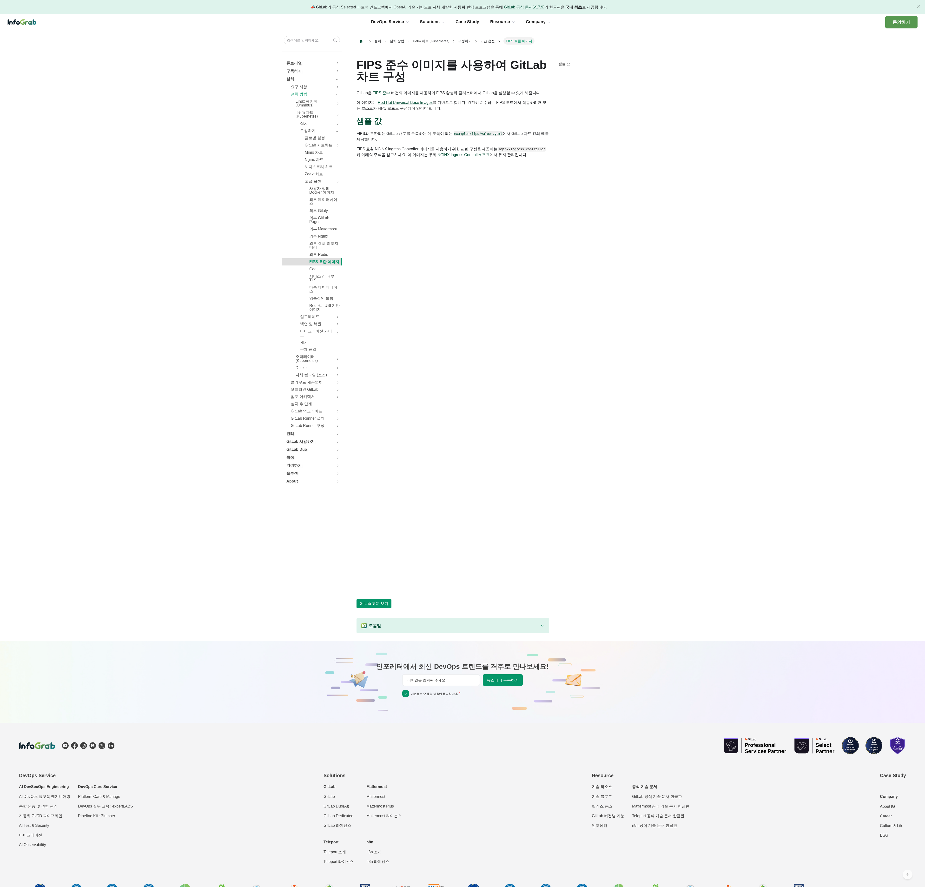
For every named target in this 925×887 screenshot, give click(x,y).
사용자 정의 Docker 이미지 (321, 190)
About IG (887, 806)
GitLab (329, 796)
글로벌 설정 (315, 138)
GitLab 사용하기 (300, 441)
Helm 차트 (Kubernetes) (307, 114)
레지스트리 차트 (319, 167)
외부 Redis (318, 254)
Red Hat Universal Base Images (405, 102)
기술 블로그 (602, 796)
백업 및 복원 (310, 324)
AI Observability (32, 845)
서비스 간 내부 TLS (321, 278)
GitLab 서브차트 (318, 145)
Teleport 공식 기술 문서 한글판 (658, 816)
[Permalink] (386, 121)
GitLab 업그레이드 (306, 411)
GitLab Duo (296, 449)
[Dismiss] (918, 6)
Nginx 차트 (314, 160)
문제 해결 (308, 349)
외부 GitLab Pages (319, 220)
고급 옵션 (313, 181)
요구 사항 (299, 87)
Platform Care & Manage (99, 796)
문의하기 (901, 22)
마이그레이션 (30, 835)
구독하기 (294, 71)
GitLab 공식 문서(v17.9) (524, 7)
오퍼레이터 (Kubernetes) (307, 359)
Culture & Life (891, 826)
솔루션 (292, 473)
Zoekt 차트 (314, 174)
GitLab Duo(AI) (336, 806)
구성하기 (308, 131)
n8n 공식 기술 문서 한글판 (654, 825)
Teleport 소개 (335, 852)
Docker (302, 368)
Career (886, 816)
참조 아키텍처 (303, 397)
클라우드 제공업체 (307, 382)
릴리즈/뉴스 (602, 806)
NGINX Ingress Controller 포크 (463, 155)
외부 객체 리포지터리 (323, 245)
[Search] (333, 40)
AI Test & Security (34, 825)
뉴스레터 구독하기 (503, 680)
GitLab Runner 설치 (307, 418)
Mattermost (375, 796)
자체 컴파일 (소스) (311, 375)
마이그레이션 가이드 (316, 333)
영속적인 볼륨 (321, 298)
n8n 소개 (374, 852)
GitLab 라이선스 (337, 825)
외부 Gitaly (318, 211)
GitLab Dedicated (338, 816)
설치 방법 (299, 94)
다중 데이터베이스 (323, 289)
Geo (313, 269)
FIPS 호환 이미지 (324, 262)
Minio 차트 (314, 152)
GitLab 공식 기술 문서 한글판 (657, 796)
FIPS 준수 (381, 93)
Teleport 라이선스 (339, 862)
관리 (290, 433)
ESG (884, 835)
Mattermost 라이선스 (384, 816)
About (292, 481)
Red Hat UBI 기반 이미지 (324, 307)
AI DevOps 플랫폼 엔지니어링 (44, 796)
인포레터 (599, 825)
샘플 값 (564, 64)
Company (889, 796)
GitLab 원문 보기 (374, 604)
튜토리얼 (294, 63)
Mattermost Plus (380, 806)
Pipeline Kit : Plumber (96, 816)
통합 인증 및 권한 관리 (38, 806)
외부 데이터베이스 (323, 201)
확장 (290, 457)
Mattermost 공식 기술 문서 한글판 (660, 806)
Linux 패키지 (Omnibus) (306, 103)
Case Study (893, 775)
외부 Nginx (318, 236)
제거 (304, 342)
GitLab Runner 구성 (307, 426)
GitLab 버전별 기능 (608, 816)
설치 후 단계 (301, 404)
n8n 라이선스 (377, 862)
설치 (290, 79)
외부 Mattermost (323, 229)
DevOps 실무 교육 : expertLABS (105, 806)
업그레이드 (309, 317)
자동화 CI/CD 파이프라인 (40, 816)
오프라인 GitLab (304, 389)
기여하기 (294, 465)
